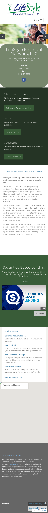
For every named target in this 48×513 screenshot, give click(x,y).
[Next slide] (45, 36)
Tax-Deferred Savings (15, 355)
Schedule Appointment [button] (17, 108)
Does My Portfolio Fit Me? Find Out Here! (24, 171)
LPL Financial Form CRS (11, 455)
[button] (38, 20)
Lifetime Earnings (13, 366)
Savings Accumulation (15, 336)
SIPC (16, 464)
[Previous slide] (2, 36)
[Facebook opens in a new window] (24, 80)
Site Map (5, 503)
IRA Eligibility (11, 345)
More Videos (24, 281)
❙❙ (26, 41)
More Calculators (13, 377)
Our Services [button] (12, 157)
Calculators (11, 331)
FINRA (11, 464)
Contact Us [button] (11, 132)
